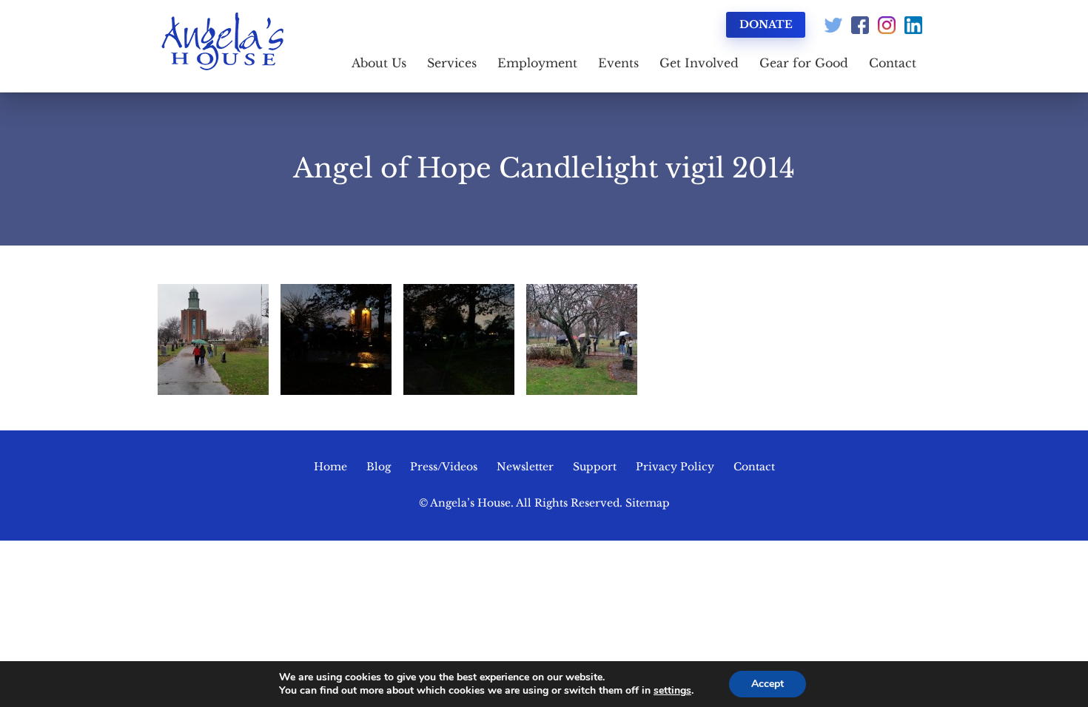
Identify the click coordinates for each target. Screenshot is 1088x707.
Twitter (833, 25)
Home (330, 466)
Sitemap (647, 503)
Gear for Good (803, 62)
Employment (537, 62)
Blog (378, 466)
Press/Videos (443, 466)
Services (452, 62)
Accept (767, 684)
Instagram (886, 25)
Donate (766, 24)
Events (618, 62)
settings (672, 690)
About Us (379, 62)
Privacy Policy (675, 466)
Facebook (860, 25)
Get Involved (699, 62)
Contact (892, 62)
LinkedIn (913, 25)
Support (595, 466)
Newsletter (525, 466)
